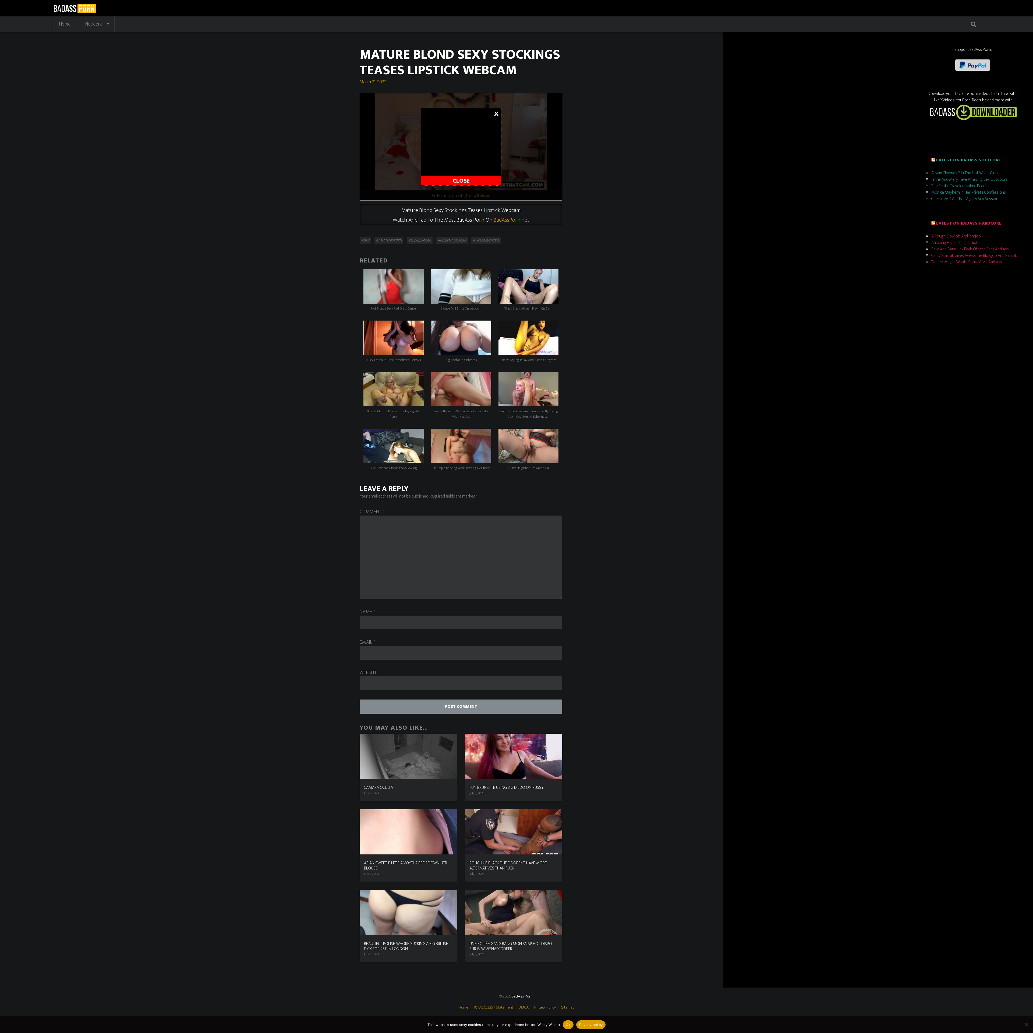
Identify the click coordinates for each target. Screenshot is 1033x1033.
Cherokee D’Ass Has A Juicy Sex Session (964, 199)
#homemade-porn (452, 240)
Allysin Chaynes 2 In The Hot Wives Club (964, 173)
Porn (365, 240)
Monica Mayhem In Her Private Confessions (968, 192)
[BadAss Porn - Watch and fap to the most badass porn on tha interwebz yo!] (75, 7)
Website (368, 672)
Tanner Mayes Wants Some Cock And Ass (966, 262)
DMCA (524, 1007)
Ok (568, 1025)
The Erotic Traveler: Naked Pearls (959, 186)
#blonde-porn (419, 240)
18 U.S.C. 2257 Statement (493, 1007)
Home (64, 24)
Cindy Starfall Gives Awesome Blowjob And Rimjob (974, 255)
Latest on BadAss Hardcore (968, 223)
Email (368, 642)
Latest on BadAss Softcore (968, 160)
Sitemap (568, 1007)
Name (367, 612)
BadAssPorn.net (511, 220)
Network (93, 24)
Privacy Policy (545, 1007)
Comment (372, 512)
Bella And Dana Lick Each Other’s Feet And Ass (970, 249)
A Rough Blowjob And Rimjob (956, 236)
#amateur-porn (389, 240)
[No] (1026, 1024)
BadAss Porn (522, 996)
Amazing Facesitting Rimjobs (956, 242)
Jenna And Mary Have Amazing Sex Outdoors (969, 179)
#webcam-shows (486, 240)
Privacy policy (591, 1025)
